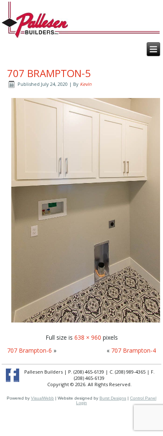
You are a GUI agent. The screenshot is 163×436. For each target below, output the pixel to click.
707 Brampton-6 (29, 350)
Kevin (86, 84)
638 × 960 (87, 337)
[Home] (35, 24)
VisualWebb (42, 398)
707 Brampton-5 (49, 73)
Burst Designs (112, 398)
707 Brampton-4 (133, 350)
